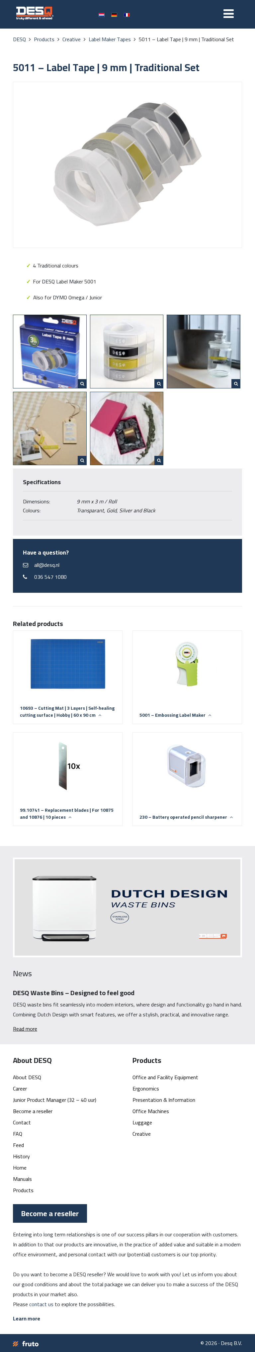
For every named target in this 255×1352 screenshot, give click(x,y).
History (21, 1156)
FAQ (17, 1134)
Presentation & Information (163, 1100)
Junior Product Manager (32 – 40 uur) (54, 1100)
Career (20, 1088)
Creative (141, 1134)
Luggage (142, 1122)
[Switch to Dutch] (101, 14)
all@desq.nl (46, 565)
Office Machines (150, 1111)
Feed (18, 1145)
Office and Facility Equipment (165, 1077)
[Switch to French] (127, 14)
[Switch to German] (114, 14)
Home (20, 1168)
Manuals (22, 1179)
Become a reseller (32, 1111)
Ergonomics (145, 1088)
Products (23, 1190)
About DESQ (27, 1077)
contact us (41, 1304)
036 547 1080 (50, 577)
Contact (22, 1122)
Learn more (26, 1318)
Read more (25, 1029)
